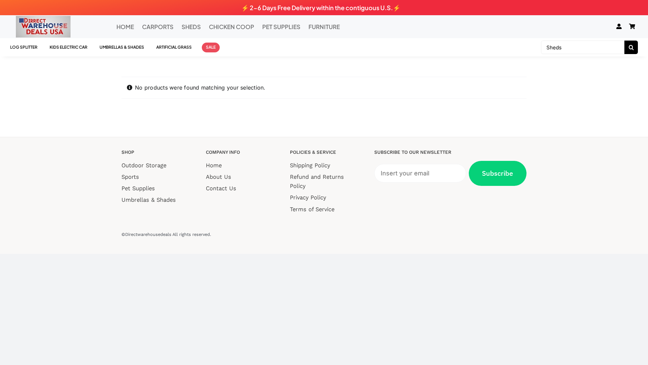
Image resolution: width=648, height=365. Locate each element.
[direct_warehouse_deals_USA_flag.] (43, 18)
